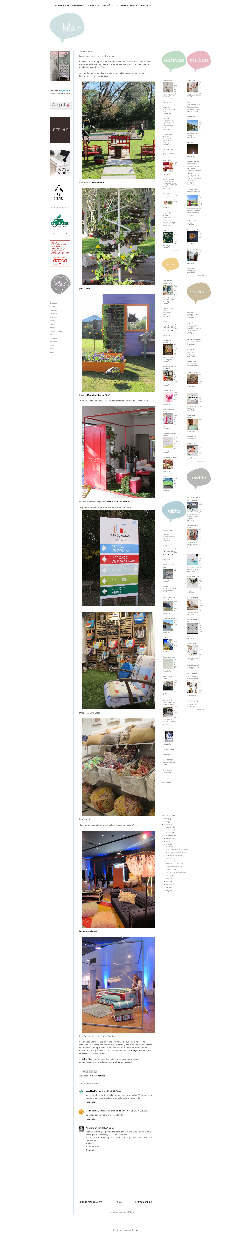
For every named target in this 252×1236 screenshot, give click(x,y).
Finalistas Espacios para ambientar (177, 849)
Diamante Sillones (88, 931)
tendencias (53, 317)
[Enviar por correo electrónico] (84, 1071)
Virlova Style (192, 643)
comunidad (53, 313)
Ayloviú (165, 321)
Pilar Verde (85, 288)
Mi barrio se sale (200, 234)
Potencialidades (98, 182)
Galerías (52, 320)
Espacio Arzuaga (171, 858)
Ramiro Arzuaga (171, 869)
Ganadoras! (170, 846)
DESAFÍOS (107, 5)
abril (167, 878)
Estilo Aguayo (168, 390)
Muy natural (200, 252)
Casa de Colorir (192, 372)
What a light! (167, 160)
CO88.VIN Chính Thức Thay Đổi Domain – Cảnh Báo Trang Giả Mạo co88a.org (194, 178)
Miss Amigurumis (169, 657)
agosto (168, 838)
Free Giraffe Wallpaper (167, 313)
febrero (168, 884)
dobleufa (166, 534)
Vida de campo (175, 623)
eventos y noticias (96, 1076)
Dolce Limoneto (168, 730)
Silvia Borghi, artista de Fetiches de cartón (107, 1111)
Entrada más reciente (90, 1202)
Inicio (119, 1202)
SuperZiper (191, 323)
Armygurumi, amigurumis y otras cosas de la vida (169, 702)
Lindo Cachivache (169, 638)
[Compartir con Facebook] (92, 1071)
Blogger (135, 1230)
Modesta (84, 713)
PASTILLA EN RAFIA (175, 606)
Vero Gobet (166, 754)
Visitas (52, 348)
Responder (91, 1102)
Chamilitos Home (169, 618)
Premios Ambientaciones (174, 866)
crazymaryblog (192, 701)
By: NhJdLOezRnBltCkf (169, 152)
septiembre (170, 835)
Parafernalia (191, 361)
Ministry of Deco (168, 179)
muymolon (166, 118)
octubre (169, 833)
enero (168, 887)
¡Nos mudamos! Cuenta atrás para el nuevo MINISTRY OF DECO (170, 184)
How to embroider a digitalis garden (169, 589)
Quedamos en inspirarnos (200, 688)
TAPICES (175, 571)
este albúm (115, 1062)
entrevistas (53, 338)
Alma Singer (191, 80)
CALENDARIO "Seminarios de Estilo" (168, 140)
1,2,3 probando (192, 223)
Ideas (52, 352)
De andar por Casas (194, 230)
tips (51, 334)
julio (167, 841)
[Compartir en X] (89, 1071)
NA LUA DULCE (192, 598)
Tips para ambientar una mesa (176, 861)
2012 (166, 891)
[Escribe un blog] (86, 1071)
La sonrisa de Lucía (200, 450)
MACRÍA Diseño (93, 1091)
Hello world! (191, 270)
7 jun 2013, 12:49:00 (111, 1091)
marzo (168, 881)
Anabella (90, 1128)
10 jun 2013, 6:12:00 (104, 1128)
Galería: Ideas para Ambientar (176, 852)
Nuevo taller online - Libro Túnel (169, 537)
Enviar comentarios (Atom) (122, 1212)
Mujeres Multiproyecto (175, 643)
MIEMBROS (93, 5)
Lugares (52, 345)
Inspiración (53, 341)
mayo (168, 876)
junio (168, 844)
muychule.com (168, 149)
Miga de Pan (167, 586)
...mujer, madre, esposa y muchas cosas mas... (193, 191)
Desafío (52, 306)
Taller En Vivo (175, 164)
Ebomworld (191, 102)
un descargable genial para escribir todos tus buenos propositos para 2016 (169, 123)
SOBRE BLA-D (62, 5)
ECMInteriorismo (193, 576)
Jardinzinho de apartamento (200, 379)
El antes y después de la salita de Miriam (170, 223)
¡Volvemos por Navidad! (175, 663)
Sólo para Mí (191, 221)
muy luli (190, 142)
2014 (166, 822)
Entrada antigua (143, 1202)
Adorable (190, 392)
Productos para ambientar (174, 855)
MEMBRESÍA (78, 5)
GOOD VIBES (192, 354)
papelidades (191, 436)
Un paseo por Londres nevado (192, 364)
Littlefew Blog (167, 80)
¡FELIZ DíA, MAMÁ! (194, 667)
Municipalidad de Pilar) (98, 395)
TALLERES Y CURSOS (126, 5)
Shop (164, 476)
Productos (53, 310)
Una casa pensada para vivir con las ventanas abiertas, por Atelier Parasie (193, 106)
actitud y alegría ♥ (169, 231)
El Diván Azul (192, 444)
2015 (166, 819)
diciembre (169, 827)
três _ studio (191, 553)
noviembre (169, 830)
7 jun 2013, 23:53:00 (138, 1111)
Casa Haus (191, 268)
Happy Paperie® (193, 665)
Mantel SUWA (175, 481)
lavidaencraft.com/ (194, 339)
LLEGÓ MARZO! (175, 327)
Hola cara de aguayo (175, 396)
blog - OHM (166, 107)
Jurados (52, 324)
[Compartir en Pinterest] (95, 1071)
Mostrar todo (176, 250)
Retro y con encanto (194, 249)
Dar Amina (166, 194)
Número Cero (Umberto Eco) (192, 703)
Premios (52, 327)
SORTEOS (146, 5)
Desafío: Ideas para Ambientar (176, 872)
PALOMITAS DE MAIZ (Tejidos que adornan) (169, 762)
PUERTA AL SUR (168, 749)
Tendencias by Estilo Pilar (174, 863)
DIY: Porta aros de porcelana (193, 342)
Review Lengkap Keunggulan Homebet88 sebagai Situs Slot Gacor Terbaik (194, 328)
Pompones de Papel (170, 457)
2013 (166, 824)
